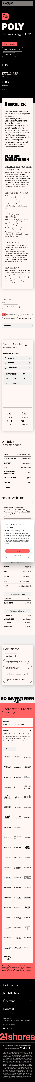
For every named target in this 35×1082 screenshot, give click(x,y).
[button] (31, 3)
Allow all (17, 551)
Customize (17, 555)
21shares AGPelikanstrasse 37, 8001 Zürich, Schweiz (17, 1019)
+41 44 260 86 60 (9, 1024)
